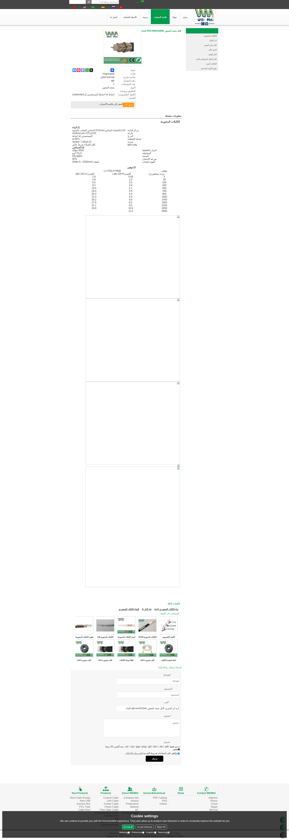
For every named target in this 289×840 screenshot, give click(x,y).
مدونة (145, 17)
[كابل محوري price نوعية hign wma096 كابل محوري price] (147, 648)
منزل (185, 17)
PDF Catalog (160, 797)
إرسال (154, 758)
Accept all (128, 827)
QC (137, 810)
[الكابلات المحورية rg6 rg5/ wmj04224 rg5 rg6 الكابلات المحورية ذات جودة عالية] (105, 625)
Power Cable (112, 807)
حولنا (175, 17)
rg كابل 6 (146, 609)
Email (214, 804)
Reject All (161, 827)
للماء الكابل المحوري (129, 609)
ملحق (175, 749)
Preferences (137, 832)
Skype (214, 807)
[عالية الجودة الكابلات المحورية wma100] (169, 648)
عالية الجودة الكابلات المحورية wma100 (168, 660)
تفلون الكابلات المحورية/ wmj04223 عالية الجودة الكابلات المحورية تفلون (84, 637)
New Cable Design (80, 797)
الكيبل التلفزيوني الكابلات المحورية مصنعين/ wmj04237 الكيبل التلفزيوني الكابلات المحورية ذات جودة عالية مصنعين (169, 637)
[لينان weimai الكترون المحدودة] (204, 17)
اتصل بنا (113, 17)
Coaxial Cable (111, 797)
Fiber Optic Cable (109, 810)
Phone (214, 800)
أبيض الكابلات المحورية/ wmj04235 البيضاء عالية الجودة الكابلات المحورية (126, 637)
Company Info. (131, 797)
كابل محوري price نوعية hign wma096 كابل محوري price (147, 660)
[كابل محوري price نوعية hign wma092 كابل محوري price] (84, 648)
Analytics (150, 832)
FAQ (164, 800)
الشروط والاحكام (134, 753)
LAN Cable (113, 800)
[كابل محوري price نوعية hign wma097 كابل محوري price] (105, 648)
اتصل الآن (128, 105)
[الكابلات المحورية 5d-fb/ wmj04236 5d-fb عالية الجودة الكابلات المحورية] (147, 625)
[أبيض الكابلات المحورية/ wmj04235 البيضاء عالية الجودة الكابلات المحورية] (126, 625)
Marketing (123, 832)
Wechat (213, 810)
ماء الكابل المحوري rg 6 (166, 609)
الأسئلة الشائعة (130, 17)
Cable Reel (84, 810)
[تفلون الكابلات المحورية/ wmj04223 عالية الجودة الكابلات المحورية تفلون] (84, 625)
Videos (163, 804)
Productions (132, 804)
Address (213, 797)
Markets (134, 807)
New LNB (85, 800)
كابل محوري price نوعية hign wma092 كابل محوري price (84, 660)
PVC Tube (84, 807)
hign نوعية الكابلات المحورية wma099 (126, 660)
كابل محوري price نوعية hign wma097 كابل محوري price (105, 660)
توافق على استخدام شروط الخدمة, (151, 753)
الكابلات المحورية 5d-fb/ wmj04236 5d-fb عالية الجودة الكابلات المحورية (147, 637)
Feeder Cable (111, 804)
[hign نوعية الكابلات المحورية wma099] (126, 648)
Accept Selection (144, 827)
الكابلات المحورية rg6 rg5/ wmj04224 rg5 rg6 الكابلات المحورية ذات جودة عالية (105, 637)
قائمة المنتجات (160, 17)
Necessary (163, 832)
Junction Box (83, 804)
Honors (135, 800)
